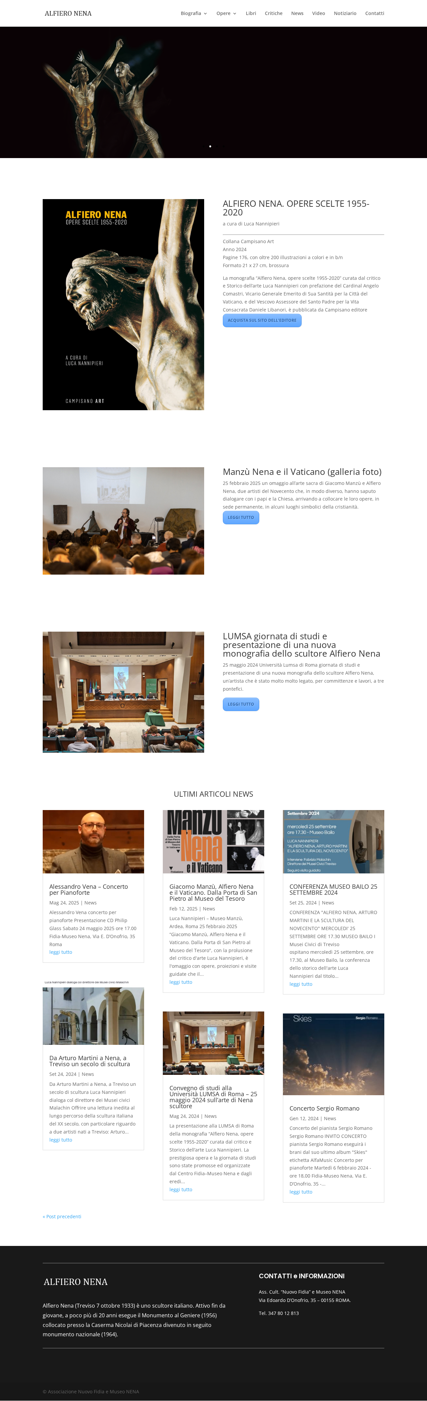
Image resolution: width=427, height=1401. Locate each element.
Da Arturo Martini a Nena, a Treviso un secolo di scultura (89, 1061)
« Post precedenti (62, 1216)
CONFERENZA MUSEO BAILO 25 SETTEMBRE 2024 (333, 889)
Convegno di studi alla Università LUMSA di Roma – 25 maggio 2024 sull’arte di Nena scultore (213, 1097)
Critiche (274, 13)
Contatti (374, 13)
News (297, 13)
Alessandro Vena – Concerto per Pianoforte (88, 889)
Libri (251, 13)
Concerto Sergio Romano (325, 1108)
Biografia (191, 13)
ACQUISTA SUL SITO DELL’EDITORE (262, 320)
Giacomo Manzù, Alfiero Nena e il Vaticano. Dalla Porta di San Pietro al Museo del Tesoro (213, 892)
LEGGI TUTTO (241, 517)
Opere (224, 13)
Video (318, 13)
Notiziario (345, 13)
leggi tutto (60, 952)
